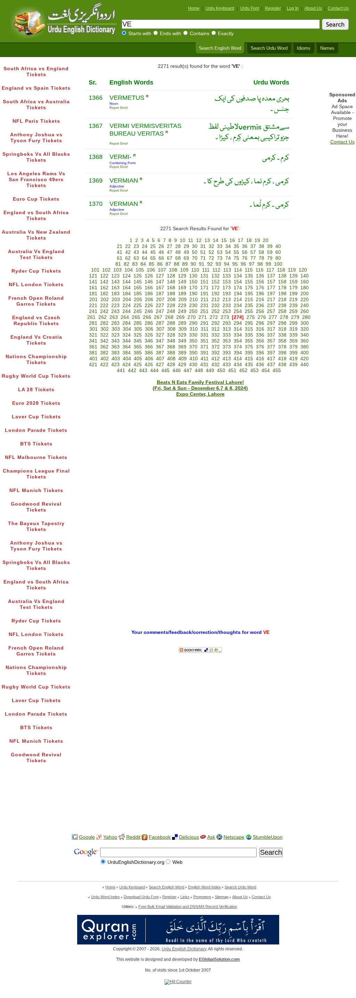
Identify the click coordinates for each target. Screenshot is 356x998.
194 (238, 293)
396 (260, 352)
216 (260, 299)
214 (238, 299)
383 (115, 352)
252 (215, 311)
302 (104, 329)
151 (204, 281)
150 (193, 281)
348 (171, 341)
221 (93, 305)
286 (149, 323)
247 (160, 311)
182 (104, 293)
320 (304, 329)
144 (126, 281)
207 (160, 299)
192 (215, 293)
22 (128, 246)
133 (226, 276)
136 (260, 276)
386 (149, 352)
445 (165, 370)
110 (195, 270)
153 (226, 281)
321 (93, 335)
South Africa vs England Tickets (36, 71)
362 (104, 346)
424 (126, 364)
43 (136, 252)
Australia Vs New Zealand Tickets (36, 235)
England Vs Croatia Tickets (36, 340)
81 (118, 264)
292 (215, 323)
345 (138, 341)
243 (115, 311)
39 (270, 246)
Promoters (202, 897)
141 (93, 281)
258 (282, 311)
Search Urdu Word (269, 48)
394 (238, 352)
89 (185, 264)
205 (138, 299)
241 (93, 311)
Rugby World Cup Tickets (36, 376)
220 (304, 299)
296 (260, 323)
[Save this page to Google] (75, 837)
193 (226, 293)
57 (253, 252)
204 (127, 299)
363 (115, 346)
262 (102, 317)
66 (161, 258)
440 (304, 364)
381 (93, 352)
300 (304, 323)
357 (271, 341)
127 (160, 276)
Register (273, 8)
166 (149, 287)
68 (178, 258)
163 (115, 287)
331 (204, 335)
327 (160, 335)
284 (126, 323)
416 (260, 358)
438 (282, 364)
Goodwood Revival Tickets (36, 507)
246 (149, 311)
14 (215, 240)
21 (119, 246)
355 (249, 341)
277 (273, 317)
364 (126, 346)
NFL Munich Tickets (36, 490)
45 (153, 252)
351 (204, 341)
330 (193, 335)
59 (270, 252)
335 (249, 335)
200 (304, 293)
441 (121, 370)
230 (193, 305)
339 (293, 335)
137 (271, 276)
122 (104, 276)
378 (282, 346)
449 (210, 370)
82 (126, 264)
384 (126, 352)
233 (226, 305)
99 (268, 264)
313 (226, 329)
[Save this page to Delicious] (175, 837)
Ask (211, 837)
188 (171, 293)
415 (249, 358)
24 (144, 246)
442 (132, 370)
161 (93, 287)
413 (226, 358)
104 (128, 270)
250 (193, 311)
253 (226, 311)
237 (271, 305)
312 (215, 329)
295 (249, 323)
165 (138, 287)
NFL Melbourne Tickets (36, 457)
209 (182, 299)
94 (226, 264)
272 (214, 317)
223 (115, 305)
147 (160, 281)
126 (149, 276)
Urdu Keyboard (219, 8)
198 (282, 293)
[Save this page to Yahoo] (99, 837)
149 (182, 281)
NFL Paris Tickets (36, 121)
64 (144, 258)
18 (249, 240)
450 (221, 370)
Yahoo (110, 837)
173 (226, 287)
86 (160, 264)
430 (193, 364)
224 (126, 305)
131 (204, 276)
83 (135, 264)
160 (304, 281)
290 (193, 323)
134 (238, 276)
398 (282, 352)
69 (186, 258)
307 (160, 329)
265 (136, 317)
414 (238, 358)
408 (171, 358)
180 (304, 287)
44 (144, 252)
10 (182, 240)
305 (138, 329)
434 (238, 364)
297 (271, 323)
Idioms (303, 48)
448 (199, 370)
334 (238, 335)
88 (176, 264)
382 (104, 352)
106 (151, 270)
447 (188, 370)
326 (149, 335)
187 (160, 293)
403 (116, 358)
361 (93, 346)
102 (106, 270)
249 (182, 311)
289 (182, 323)
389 (182, 352)
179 (293, 287)
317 (271, 329)
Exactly (226, 33)
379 (293, 346)
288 (171, 323)
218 (282, 299)
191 (204, 293)
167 (160, 287)
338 (282, 335)
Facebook (160, 837)
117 (270, 270)
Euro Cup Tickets (36, 199)
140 (304, 276)
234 (238, 305)
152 (215, 281)
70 (194, 258)
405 (138, 358)
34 (228, 246)
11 (190, 240)
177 (271, 287)
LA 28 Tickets (36, 389)
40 (278, 246)
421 (93, 364)
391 (204, 352)
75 (236, 258)
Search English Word (220, 48)
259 (293, 311)
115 (249, 270)
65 (153, 258)
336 (260, 335)
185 (138, 293)
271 (203, 317)
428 (171, 364)
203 (116, 299)
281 (93, 323)
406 (149, 358)
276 (262, 317)
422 (104, 364)
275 (250, 317)
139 (293, 276)
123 (115, 276)
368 (171, 346)
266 (147, 317)
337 (271, 335)
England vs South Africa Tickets (36, 215)
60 (278, 252)
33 (219, 246)
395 (249, 352)
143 (115, 281)
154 (238, 281)
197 (271, 293)
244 (126, 311)
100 (278, 264)
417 (271, 358)
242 (104, 311)
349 (182, 341)
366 (149, 346)
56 (245, 252)
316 (260, 329)
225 (138, 305)
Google (87, 837)
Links (184, 897)
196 (260, 293)
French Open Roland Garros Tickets (36, 301)
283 (115, 323)
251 (204, 311)
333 (226, 335)
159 (293, 281)
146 (149, 281)
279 (295, 317)
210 (193, 299)
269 (180, 317)
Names (327, 48)
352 (215, 341)
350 (193, 341)
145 (138, 281)
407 (160, 358)
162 (104, 287)
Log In (293, 8)
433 (226, 364)
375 (249, 346)
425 (138, 364)
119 (292, 270)
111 (206, 270)
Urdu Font (249, 8)
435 (249, 364)
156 (260, 281)
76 (245, 258)
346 (149, 341)
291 (204, 323)
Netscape (234, 837)
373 (226, 346)
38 (261, 246)
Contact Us (338, 8)
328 (171, 335)
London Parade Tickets (36, 430)
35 (236, 246)
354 (238, 341)
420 (304, 358)
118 (281, 270)
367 (160, 346)
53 (219, 252)
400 (304, 352)
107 (162, 270)
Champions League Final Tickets (36, 474)
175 (249, 287)
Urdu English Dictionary (184, 949)
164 (126, 287)
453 (254, 370)
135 (249, 276)
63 (136, 258)
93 (218, 264)
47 (169, 252)
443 (143, 370)
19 (257, 240)
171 (204, 287)
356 (260, 341)
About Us (313, 8)
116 (260, 270)
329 (182, 335)
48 (178, 252)
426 (149, 364)
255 (249, 311)
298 (282, 323)
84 (143, 264)
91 (201, 264)
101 (95, 270)
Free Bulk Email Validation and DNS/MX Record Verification (187, 906)
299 (293, 323)
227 (160, 305)
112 (216, 270)
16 (232, 240)
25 (153, 246)
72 (211, 258)
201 (93, 299)
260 (304, 311)
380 (304, 346)
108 (173, 270)
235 (249, 305)
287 (160, 323)
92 (210, 264)
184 (126, 293)
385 (138, 352)
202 (104, 299)
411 (205, 358)
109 (184, 270)
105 (140, 270)
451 (232, 370)
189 (182, 293)
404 (127, 358)
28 (178, 246)
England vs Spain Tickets (36, 88)
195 (249, 293)
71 (203, 258)
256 (260, 311)
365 (138, 346)
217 (271, 299)
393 (226, 352)
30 (194, 246)
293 (226, 323)
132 (215, 276)
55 (236, 252)
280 (306, 317)
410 (193, 358)
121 (93, 276)
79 (270, 258)
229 (182, 305)
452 (243, 370)
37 (253, 246)
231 (204, 305)
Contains (199, 33)
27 (169, 246)
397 (271, 352)
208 (171, 299)
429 (182, 364)
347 (160, 341)
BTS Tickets (36, 443)
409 (182, 358)
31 (203, 246)
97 (251, 264)
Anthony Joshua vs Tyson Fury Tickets (36, 137)
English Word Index (204, 887)
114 (238, 270)
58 (261, 252)
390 (193, 352)
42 (128, 252)
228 (171, 305)
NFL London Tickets (36, 284)
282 (104, 323)
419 (293, 358)
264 (125, 317)
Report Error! (119, 108)
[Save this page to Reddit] (122, 837)
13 (207, 240)
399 (293, 352)
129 (182, 276)
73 (219, 258)
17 (240, 240)
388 (171, 352)
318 (282, 329)
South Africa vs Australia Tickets (36, 104)
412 (215, 358)
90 (193, 264)
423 (115, 364)
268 (169, 317)
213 (226, 299)
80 (278, 258)
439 (293, 364)
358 (282, 341)
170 (193, 287)
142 (104, 281)
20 (265, 240)
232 (215, 305)
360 (304, 341)
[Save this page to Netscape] (219, 837)
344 (126, 341)
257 (271, 311)
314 (238, 329)
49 (186, 252)
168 (171, 287)
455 (277, 370)
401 (93, 358)
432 (215, 364)
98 (260, 264)
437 (271, 364)
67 (169, 258)
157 (271, 281)
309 (182, 329)
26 (161, 246)
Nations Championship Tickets (36, 359)
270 (191, 317)
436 (260, 364)
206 (149, 299)
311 (205, 329)
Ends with (170, 33)
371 (204, 346)
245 (138, 311)
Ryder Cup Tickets (36, 271)
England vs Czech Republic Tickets (36, 320)
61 (119, 258)
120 (303, 270)
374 (238, 346)
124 (126, 276)
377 (271, 346)
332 (215, 335)
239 (293, 305)
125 (138, 276)
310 (193, 329)
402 (104, 358)
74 (228, 258)
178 (282, 287)
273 (225, 317)
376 (260, 346)
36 (245, 246)
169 (182, 287)
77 (253, 258)
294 (238, 323)
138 (282, 276)
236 (260, 305)
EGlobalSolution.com (219, 959)
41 (119, 252)
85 (151, 264)
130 (193, 276)
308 (171, 329)
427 (160, 364)
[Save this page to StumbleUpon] (248, 837)
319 (293, 329)
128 (171, 276)
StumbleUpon (268, 837)
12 (199, 240)
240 (304, 305)
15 (224, 240)
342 (104, 341)
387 (160, 352)
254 (238, 311)
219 (293, 299)
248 (171, 311)
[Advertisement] (178, 806)
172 (215, 287)
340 (304, 335)
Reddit (133, 837)
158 (282, 281)
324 (126, 335)
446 (176, 370)
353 (226, 341)
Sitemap (221, 897)
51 (203, 252)
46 (161, 252)
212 (215, 299)
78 (261, 258)
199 (293, 293)
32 (211, 246)
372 (215, 346)
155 (249, 281)
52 (211, 252)
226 (149, 305)
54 (228, 252)
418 (282, 358)
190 (193, 293)
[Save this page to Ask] (203, 837)
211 (205, 299)
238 (282, 305)
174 (238, 287)
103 (117, 270)
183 (115, 293)
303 (116, 329)
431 (204, 364)
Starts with (139, 33)
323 (115, 335)
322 (104, 335)
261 (91, 317)
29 (186, 246)
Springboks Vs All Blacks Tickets (36, 157)
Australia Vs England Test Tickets (36, 254)
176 (260, 287)
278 (284, 317)
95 (235, 264)
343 (115, 341)
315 (249, 329)
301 (93, 329)
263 (114, 317)
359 (293, 341)
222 (104, 305)
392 (215, 352)
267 (158, 317)
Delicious (189, 837)
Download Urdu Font (141, 897)
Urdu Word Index (105, 897)
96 (243, 264)
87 (168, 264)
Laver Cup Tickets (36, 416)
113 (227, 270)
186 (149, 293)
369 (182, 346)
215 (249, 299)
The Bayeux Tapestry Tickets (36, 526)
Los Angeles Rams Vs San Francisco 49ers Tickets (36, 179)
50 (194, 252)
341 (93, 341)
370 (193, 346)
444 (154, 370)
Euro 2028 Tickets (36, 403)
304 (127, 329)
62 (128, 258)
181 (93, 293)
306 (149, 329)
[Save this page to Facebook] (144, 837)
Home (194, 8)
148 (171, 281)
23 (136, 246)
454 (265, 370)
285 (138, 323)
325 (138, 335)
